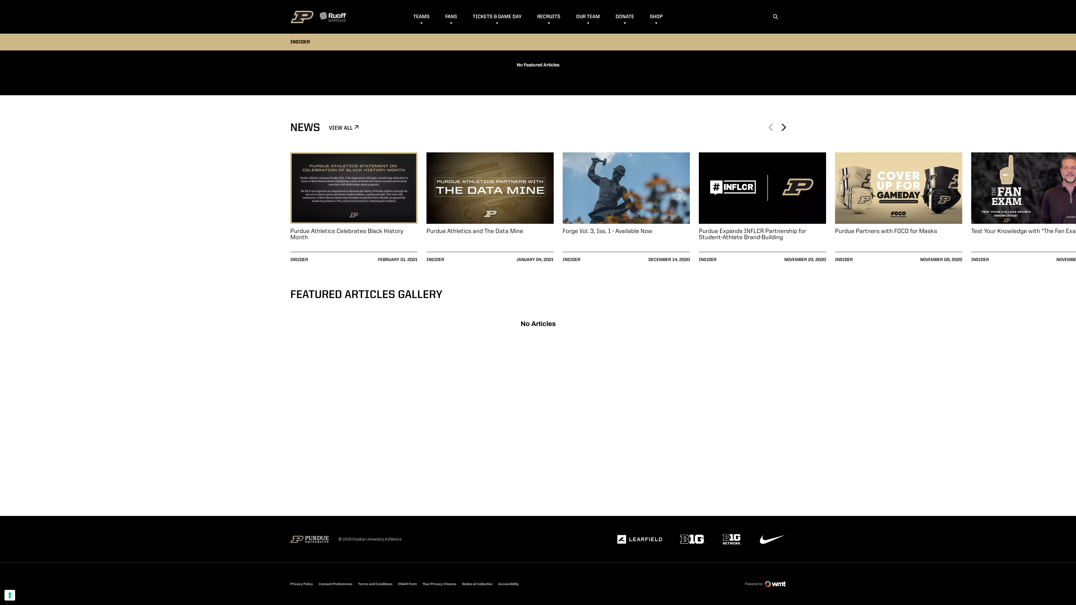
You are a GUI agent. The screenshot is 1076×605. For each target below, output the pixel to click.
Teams (421, 16)
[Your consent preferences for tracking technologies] (9, 595)
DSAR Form (407, 584)
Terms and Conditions (375, 584)
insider (299, 260)
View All (341, 128)
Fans (451, 16)
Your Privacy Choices (439, 584)
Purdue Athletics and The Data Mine (474, 231)
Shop (656, 16)
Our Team (588, 16)
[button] (783, 127)
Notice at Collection (477, 584)
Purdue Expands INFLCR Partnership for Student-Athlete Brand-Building (752, 234)
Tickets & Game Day (497, 16)
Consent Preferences (336, 584)
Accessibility (508, 584)
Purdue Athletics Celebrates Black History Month (346, 234)
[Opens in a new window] (639, 539)
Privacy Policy (301, 584)
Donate (625, 16)
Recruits (548, 16)
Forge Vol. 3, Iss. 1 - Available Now (607, 231)
